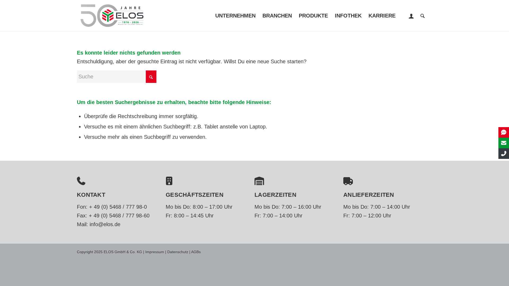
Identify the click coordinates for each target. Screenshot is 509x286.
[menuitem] (235, 15)
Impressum (154, 252)
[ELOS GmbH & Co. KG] (112, 15)
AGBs (196, 252)
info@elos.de (105, 224)
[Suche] (422, 15)
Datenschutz (177, 252)
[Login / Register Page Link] (411, 16)
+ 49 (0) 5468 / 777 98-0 (118, 207)
